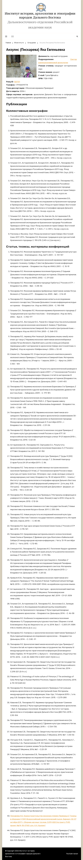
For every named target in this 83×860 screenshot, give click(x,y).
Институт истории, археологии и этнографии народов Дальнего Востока (40, 15)
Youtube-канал (72, 854)
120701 (17, 82)
